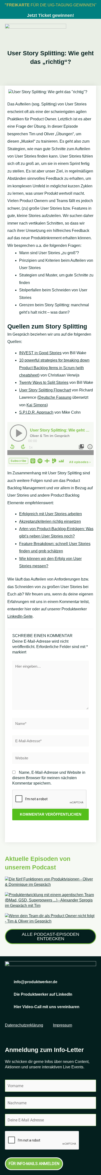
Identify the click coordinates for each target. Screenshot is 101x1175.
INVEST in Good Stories (40, 353)
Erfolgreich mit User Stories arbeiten (50, 514)
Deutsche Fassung (54, 397)
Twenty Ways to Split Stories (43, 382)
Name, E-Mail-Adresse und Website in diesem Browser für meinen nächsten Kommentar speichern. (48, 777)
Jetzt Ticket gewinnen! (50, 15)
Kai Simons (36, 405)
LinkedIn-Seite (20, 616)
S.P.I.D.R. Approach (36, 412)
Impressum (62, 1025)
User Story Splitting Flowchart (45, 390)
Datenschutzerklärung (24, 1025)
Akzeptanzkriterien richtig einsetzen (50, 521)
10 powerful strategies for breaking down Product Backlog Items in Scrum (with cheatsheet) (54, 367)
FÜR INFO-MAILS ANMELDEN (34, 1163)
